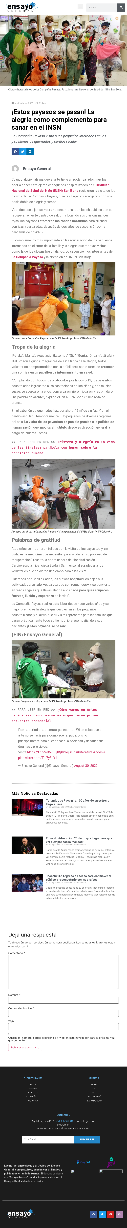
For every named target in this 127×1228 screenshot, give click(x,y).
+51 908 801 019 (64, 1121)
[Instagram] (119, 1214)
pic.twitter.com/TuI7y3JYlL (38, 758)
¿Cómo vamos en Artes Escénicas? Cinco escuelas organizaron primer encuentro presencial (56, 715)
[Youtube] (110, 1214)
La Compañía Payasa (27, 257)
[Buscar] (121, 7)
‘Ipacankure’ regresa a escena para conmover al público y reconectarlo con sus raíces (78, 877)
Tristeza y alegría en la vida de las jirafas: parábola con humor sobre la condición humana (64, 447)
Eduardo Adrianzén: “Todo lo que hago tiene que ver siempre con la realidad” (79, 840)
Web (11, 1021)
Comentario (16, 953)
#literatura (84, 752)
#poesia (99, 752)
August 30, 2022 (86, 766)
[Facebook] (93, 1214)
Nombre (14, 995)
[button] (80, 6)
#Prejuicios (69, 752)
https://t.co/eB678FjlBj (44, 752)
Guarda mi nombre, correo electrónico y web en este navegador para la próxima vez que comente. (61, 1039)
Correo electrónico (21, 1008)
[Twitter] (102, 1214)
